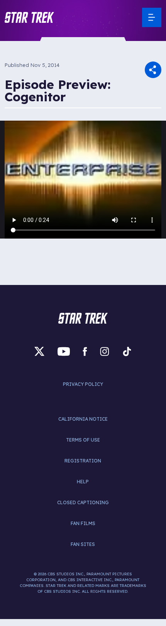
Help (83, 481)
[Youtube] (63, 351)
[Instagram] (105, 351)
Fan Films (83, 523)
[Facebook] (85, 351)
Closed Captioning (83, 502)
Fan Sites (83, 544)
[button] (29, 17)
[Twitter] (39, 351)
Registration (82, 461)
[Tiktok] (127, 351)
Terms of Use (83, 440)
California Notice (83, 419)
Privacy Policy (83, 384)
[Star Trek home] (83, 318)
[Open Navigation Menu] (151, 17)
